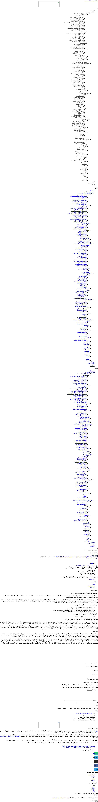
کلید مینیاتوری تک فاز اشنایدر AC (79, 211)
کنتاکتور (87, 274)
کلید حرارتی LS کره (82, 232)
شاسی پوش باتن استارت (81, 247)
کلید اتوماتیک (86, 194)
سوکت (87, 359)
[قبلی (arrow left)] (97, 801)
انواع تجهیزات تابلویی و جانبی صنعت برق (82, 319)
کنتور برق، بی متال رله (86, 299)
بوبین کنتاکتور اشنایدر (81, 291)
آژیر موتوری (86, 353)
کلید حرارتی (86, 230)
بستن (96, 188)
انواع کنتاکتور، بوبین (87, 273)
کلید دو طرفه (86, 239)
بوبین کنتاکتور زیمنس (82, 294)
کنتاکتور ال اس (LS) (82, 279)
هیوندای (91, 563)
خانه (97, 556)
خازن (88, 270)
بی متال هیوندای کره (82, 308)
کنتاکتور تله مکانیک (82, 280)
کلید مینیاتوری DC (82, 207)
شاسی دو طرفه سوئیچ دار (80, 261)
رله (88, 313)
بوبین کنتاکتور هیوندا (82, 296)
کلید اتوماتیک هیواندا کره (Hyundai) (78, 196)
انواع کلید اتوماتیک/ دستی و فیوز (84, 193)
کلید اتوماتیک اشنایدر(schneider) (79, 201)
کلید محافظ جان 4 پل (81, 226)
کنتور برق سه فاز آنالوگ (81, 303)
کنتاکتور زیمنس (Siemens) (80, 281)
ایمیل (96, 705)
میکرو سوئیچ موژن (82, 333)
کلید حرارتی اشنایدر (82, 235)
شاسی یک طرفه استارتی (81, 262)
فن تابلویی (87, 360)
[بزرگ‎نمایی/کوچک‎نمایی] (97, 800)
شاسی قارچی (83, 250)
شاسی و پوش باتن (85, 245)
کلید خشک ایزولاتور (84, 236)
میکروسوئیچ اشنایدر (82, 332)
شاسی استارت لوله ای (81, 265)
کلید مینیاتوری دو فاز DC (81, 209)
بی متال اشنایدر (83, 311)
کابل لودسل (86, 325)
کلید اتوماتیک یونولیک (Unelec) (80, 200)
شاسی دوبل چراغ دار (82, 257)
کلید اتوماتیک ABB (82, 198)
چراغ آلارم (87, 345)
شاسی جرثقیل (83, 258)
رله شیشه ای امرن (82, 317)
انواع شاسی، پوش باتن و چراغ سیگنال (83, 243)
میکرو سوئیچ (86, 330)
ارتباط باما (92, 366)
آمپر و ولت (86, 348)
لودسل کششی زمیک (82, 322)
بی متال (87, 307)
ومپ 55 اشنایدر (85, 272)
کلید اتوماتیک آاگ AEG (81, 204)
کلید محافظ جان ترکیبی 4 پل (80, 228)
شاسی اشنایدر (83, 246)
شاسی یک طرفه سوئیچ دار (80, 260)
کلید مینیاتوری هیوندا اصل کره (79, 217)
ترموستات (87, 334)
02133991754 (11, 736)
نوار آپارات (87, 351)
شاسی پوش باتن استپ (81, 249)
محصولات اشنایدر (91, 363)
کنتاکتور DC (84, 287)
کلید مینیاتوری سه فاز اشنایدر (80, 215)
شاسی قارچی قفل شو (81, 251)
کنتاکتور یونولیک (83, 284)
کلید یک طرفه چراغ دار (84, 241)
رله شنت (84, 314)
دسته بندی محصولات (90, 192)
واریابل (87, 326)
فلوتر (88, 356)
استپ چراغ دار (83, 255)
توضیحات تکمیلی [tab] (91, 585)
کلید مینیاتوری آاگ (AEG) (81, 220)
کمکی (88, 337)
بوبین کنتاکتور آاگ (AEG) (81, 292)
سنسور (87, 355)
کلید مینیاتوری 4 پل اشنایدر (80, 216)
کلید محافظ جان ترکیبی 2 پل (80, 227)
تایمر (88, 357)
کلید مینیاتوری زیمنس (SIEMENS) (78, 219)
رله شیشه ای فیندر (82, 318)
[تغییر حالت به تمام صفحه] (96, 800)
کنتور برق (87, 300)
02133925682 (18, 736)
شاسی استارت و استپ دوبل (80, 253)
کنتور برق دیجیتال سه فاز (81, 306)
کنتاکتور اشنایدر (83, 276)
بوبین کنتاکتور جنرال (82, 295)
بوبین (88, 289)
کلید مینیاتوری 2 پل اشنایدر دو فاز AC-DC (77, 213)
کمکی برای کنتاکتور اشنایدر (80, 340)
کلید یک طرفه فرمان (84, 238)
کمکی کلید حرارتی (82, 338)
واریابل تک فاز (83, 328)
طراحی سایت (67, 797)
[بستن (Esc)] (93, 800)
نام (97, 702)
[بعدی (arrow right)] (96, 801)
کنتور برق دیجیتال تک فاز (81, 304)
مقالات (93, 364)
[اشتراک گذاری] (94, 800)
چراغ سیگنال (86, 268)
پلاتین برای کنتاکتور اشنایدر (83, 288)
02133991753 (3, 736)
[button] (91, 0)
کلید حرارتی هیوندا (82, 231)
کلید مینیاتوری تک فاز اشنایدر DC (79, 212)
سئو (61, 797)
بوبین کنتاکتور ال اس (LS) (80, 298)
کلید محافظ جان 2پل (82, 224)
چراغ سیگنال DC (82, 269)
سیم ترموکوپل (86, 342)
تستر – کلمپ (86, 349)
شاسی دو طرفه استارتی (81, 264)
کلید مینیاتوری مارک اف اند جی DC (78, 208)
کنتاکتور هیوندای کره (82, 277)
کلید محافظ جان (85, 223)
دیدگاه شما (95, 700)
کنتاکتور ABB (83, 285)
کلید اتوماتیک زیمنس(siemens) (80, 202)
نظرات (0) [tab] (92, 587)
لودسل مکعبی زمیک (82, 323)
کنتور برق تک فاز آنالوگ (81, 302)
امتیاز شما (95, 689)
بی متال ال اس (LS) (82, 310)
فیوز (88, 347)
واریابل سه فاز (83, 329)
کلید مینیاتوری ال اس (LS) (80, 221)
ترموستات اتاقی (83, 336)
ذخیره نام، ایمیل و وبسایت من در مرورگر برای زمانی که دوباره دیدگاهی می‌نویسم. (76, 708)
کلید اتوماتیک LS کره (82, 197)
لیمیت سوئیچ (86, 344)
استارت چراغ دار (83, 254)
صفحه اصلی (92, 190)
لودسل (87, 321)
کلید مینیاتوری (86, 205)
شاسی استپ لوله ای (82, 266)
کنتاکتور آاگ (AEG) (82, 283)
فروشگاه (93, 362)
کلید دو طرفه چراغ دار (84, 242)
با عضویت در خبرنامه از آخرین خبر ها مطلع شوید (86, 793)
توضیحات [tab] (93, 584)
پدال (88, 352)
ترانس (87, 341)
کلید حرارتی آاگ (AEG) (81, 234)
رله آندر (85, 315)
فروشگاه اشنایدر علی (93, 731)
